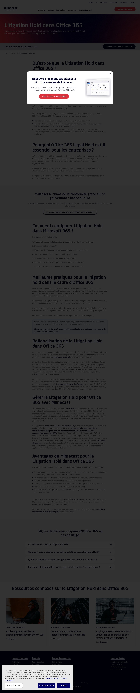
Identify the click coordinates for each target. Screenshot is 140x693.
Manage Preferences (13, 685)
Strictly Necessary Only (46, 685)
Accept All (63, 685)
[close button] (110, 74)
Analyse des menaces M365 (54, 96)
